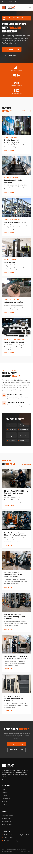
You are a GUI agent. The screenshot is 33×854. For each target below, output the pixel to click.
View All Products (24, 111)
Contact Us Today (16, 744)
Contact (4, 804)
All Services (26, 464)
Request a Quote (11, 55)
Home (4, 789)
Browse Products (16, 750)
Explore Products (12, 49)
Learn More (8, 505)
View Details (8, 150)
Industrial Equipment (8, 815)
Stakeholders (6, 798)
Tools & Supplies (7, 824)
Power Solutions (6, 821)
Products (4, 792)
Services (4, 795)
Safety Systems (6, 818)
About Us (4, 801)
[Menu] (30, 7)
